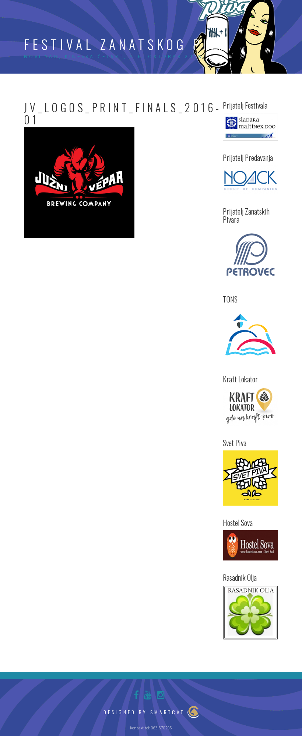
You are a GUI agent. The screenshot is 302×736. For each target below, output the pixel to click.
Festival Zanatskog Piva (126, 44)
